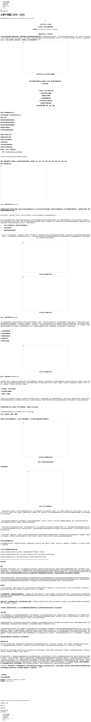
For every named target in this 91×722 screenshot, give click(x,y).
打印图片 (7, 3)
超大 (4, 6)
